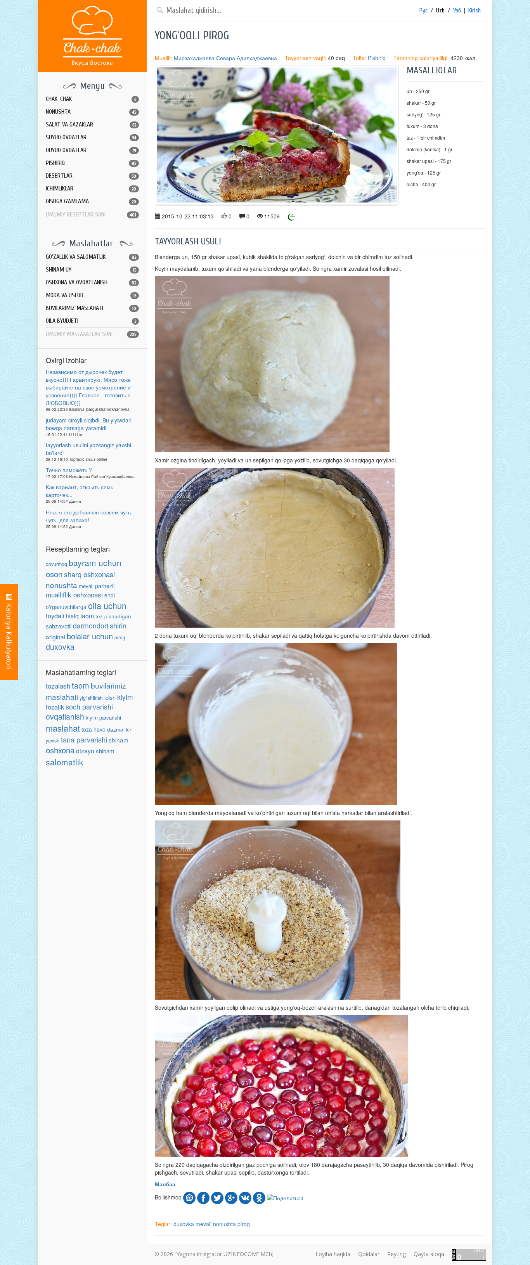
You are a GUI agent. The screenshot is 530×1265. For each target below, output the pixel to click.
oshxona (60, 750)
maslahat (63, 728)
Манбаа (165, 1184)
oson (54, 574)
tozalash (58, 685)
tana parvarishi (84, 739)
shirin (118, 625)
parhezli (104, 585)
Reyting (396, 1254)
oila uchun (107, 605)
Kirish (474, 10)
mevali (86, 586)
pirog (119, 637)
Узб (457, 10)
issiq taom (80, 615)
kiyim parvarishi (103, 717)
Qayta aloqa (429, 1254)
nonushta (61, 585)
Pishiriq (377, 58)
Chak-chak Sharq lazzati (92, 36)
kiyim (125, 697)
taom (80, 685)
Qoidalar (368, 1254)
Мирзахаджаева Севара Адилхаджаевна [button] (225, 58)
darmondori (90, 625)
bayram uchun (95, 562)
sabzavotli (58, 626)
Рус (423, 10)
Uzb (440, 10)
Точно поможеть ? (69, 470)
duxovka (60, 646)
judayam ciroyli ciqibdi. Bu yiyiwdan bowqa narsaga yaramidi (89, 424)
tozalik (55, 706)
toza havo (93, 729)
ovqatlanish (65, 716)
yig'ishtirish (91, 697)
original (55, 636)
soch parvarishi (89, 706)
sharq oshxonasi (89, 574)
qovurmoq (56, 564)
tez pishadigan (113, 616)
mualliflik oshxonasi (74, 594)
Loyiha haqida (332, 1254)
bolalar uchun (90, 636)
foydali (55, 615)
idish (110, 697)
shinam (118, 739)
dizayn (85, 750)
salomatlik (64, 762)
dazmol (116, 729)
